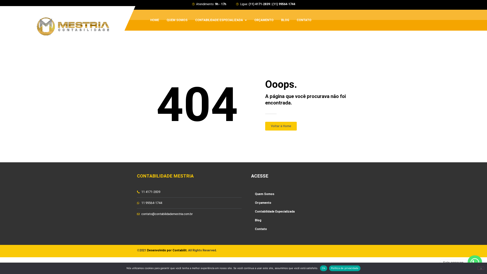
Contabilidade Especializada (219, 20)
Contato (304, 20)
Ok (323, 268)
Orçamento (264, 20)
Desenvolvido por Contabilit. (167, 250)
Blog (285, 20)
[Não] (481, 268)
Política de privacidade (345, 268)
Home (154, 20)
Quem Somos (177, 20)
